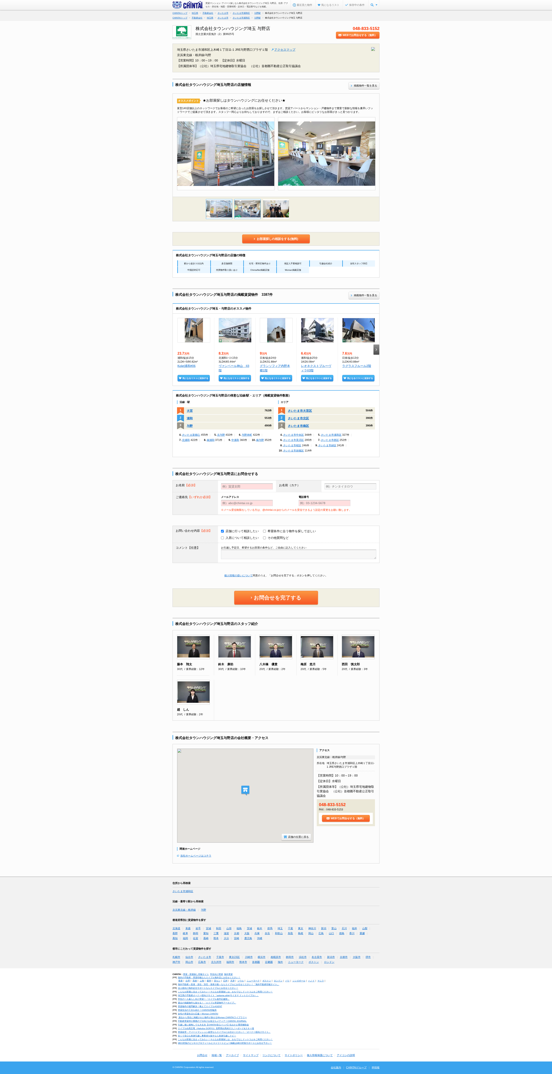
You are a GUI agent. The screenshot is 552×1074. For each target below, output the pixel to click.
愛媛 (362, 933)
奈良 (267, 933)
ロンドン (329, 962)
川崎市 (249, 957)
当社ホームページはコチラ (195, 855)
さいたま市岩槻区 (293, 450)
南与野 (260, 440)
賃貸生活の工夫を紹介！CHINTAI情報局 (197, 1010)
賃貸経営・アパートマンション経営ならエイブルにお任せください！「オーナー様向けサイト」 (224, 1032)
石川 (344, 928)
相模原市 (276, 957)
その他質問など (278, 537)
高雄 (195, 981)
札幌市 (176, 957)
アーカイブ (232, 1055)
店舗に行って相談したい (242, 531)
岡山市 (189, 962)
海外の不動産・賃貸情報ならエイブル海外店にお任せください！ (209, 977)
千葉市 (220, 957)
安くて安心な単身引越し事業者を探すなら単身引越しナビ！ (207, 1036)
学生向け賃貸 (216, 974)
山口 (331, 933)
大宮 (190, 410)
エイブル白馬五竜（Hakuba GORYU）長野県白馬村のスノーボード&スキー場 (216, 1028)
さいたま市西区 (330, 440)
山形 (229, 928)
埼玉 (280, 928)
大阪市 (357, 957)
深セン (217, 981)
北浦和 (186, 440)
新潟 (323, 928)
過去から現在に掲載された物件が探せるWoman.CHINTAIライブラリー (212, 1017)
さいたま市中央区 (293, 435)
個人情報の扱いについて (238, 575)
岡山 (311, 933)
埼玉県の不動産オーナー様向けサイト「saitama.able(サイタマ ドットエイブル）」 (218, 995)
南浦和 (211, 440)
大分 (226, 938)
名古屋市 (317, 957)
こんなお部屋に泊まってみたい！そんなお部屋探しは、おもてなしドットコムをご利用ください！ (225, 992)
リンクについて (271, 1055)
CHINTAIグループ (356, 1067)
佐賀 (195, 938)
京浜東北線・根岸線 (184, 910)
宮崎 (236, 938)
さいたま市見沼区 (293, 440)
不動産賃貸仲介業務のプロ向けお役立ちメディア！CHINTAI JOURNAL (212, 1021)
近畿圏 (269, 962)
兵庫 (257, 933)
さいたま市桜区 (292, 445)
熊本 (216, 938)
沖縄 (259, 938)
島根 (300, 933)
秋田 (218, 928)
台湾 (187, 981)
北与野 (221, 435)
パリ (287, 981)
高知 (175, 938)
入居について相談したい (242, 537)
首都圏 (256, 962)
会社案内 (336, 1067)
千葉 (290, 928)
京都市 (344, 957)
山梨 (364, 928)
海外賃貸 (228, 974)
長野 (175, 933)
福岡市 (230, 962)
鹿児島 (248, 938)
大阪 (246, 933)
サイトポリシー (294, 1055)
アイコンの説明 (346, 1055)
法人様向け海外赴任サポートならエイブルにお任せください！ (208, 988)
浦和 (190, 418)
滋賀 (226, 933)
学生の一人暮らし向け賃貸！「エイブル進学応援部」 (204, 999)
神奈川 (312, 928)
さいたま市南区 (298, 426)
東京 (300, 928)
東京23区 (234, 957)
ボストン (314, 962)
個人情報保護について (320, 1055)
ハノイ (311, 981)
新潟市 (331, 957)
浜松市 (303, 957)
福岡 (185, 938)
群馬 (270, 928)
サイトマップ (251, 1055)
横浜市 (261, 957)
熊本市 (243, 962)
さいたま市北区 (298, 418)
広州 (225, 981)
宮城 (208, 928)
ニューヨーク (296, 962)
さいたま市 (204, 957)
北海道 (176, 928)
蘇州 (209, 981)
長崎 (206, 938)
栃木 (259, 928)
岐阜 (185, 933)
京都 (236, 933)
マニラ (320, 981)
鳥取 (290, 933)
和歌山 (279, 933)
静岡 (195, 933)
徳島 (341, 933)
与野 (190, 426)
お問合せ (202, 1055)
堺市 (368, 957)
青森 (188, 928)
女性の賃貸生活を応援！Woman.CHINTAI (198, 1014)
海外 (280, 962)
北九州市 (216, 962)
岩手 (198, 928)
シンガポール (298, 981)
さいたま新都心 (191, 435)
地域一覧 (217, 1055)
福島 (239, 928)
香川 (351, 933)
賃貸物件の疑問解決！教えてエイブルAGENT (200, 1006)
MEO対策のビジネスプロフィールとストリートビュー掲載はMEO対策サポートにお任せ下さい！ (225, 1043)
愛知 (206, 933)
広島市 (202, 962)
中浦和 (235, 440)
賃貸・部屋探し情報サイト (196, 974)
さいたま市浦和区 (331, 435)
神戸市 (176, 962)
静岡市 (290, 957)
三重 (216, 933)
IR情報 (376, 1067)
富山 (334, 928)
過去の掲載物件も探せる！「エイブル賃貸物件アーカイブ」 (207, 1003)
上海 (202, 981)
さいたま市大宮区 (300, 410)
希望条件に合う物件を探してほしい (292, 531)
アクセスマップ (284, 49)
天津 (232, 981)
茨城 (249, 928)
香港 (180, 981)
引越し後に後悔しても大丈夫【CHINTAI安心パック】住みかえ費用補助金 (213, 1025)
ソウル (240, 981)
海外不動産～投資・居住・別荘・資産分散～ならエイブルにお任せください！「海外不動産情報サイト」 (228, 984)
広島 (321, 933)
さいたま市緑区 (327, 445)
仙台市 (189, 957)
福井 (354, 928)
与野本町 (247, 435)
